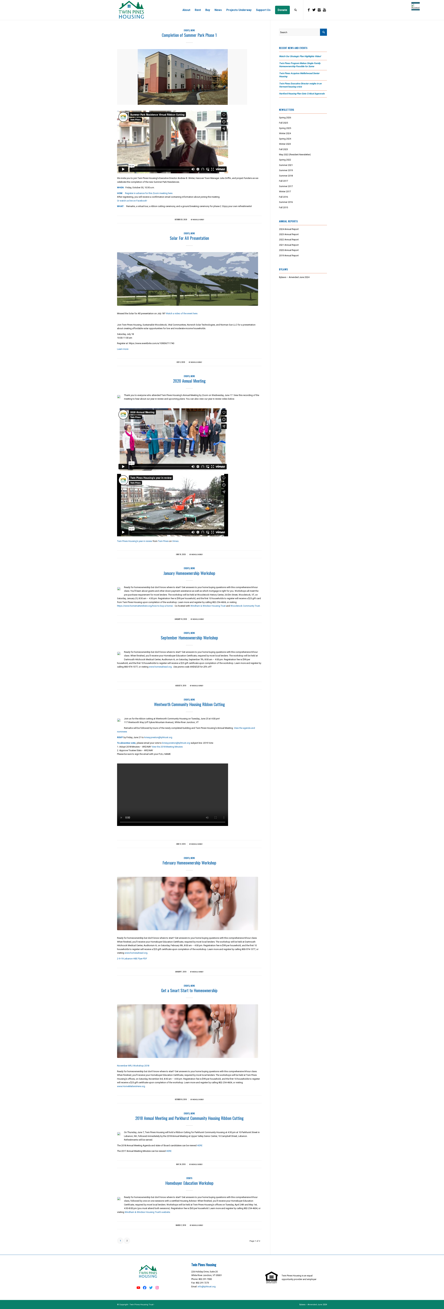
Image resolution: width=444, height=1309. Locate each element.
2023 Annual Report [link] (289, 234)
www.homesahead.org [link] (160, 666)
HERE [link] (199, 1145)
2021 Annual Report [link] (289, 245)
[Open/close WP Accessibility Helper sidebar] (415, 6)
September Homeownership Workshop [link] (189, 637)
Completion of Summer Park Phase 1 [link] (189, 35)
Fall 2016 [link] (283, 197)
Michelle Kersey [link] (198, 219)
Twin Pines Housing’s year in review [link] (134, 541)
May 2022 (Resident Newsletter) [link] (295, 154)
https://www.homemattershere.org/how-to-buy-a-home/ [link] (145, 606)
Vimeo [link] (175, 541)
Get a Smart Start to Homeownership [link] (189, 990)
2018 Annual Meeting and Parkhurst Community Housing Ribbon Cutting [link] (189, 1118)
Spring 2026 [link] (285, 117)
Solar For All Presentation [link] (189, 238)
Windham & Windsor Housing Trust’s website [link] (147, 1212)
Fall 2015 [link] (283, 207)
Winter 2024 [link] (285, 133)
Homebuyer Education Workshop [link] (189, 1183)
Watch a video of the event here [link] (181, 313)
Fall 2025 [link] (283, 122)
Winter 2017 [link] (285, 191)
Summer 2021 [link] (286, 165)
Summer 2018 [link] (286, 175)
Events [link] (187, 30)
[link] (131, 10)
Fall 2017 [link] (283, 181)
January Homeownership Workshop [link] (189, 573)
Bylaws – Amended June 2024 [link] (294, 277)
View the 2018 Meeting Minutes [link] (167, 746)
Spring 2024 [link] (285, 138)
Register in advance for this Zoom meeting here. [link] (149, 193)
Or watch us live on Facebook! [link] (132, 200)
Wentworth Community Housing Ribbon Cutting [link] (189, 704)
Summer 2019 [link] (286, 170)
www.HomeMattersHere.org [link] (131, 1086)
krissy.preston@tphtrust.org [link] (158, 737)
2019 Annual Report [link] (289, 255)
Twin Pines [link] (163, 541)
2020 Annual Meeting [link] (189, 381)
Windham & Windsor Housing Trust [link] (208, 606)
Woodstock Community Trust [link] (245, 606)
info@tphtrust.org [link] (207, 1286)
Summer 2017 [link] (286, 186)
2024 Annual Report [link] (289, 229)
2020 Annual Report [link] (289, 250)
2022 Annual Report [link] (289, 239)
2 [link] (126, 1241)
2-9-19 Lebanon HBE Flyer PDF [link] (132, 958)
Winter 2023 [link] (285, 144)
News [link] (193, 30)
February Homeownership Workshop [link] (189, 862)
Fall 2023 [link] (283, 149)
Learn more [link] (122, 349)
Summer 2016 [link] (286, 202)
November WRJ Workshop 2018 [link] (133, 1065)
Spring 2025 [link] (285, 128)
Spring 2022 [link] (285, 159)
